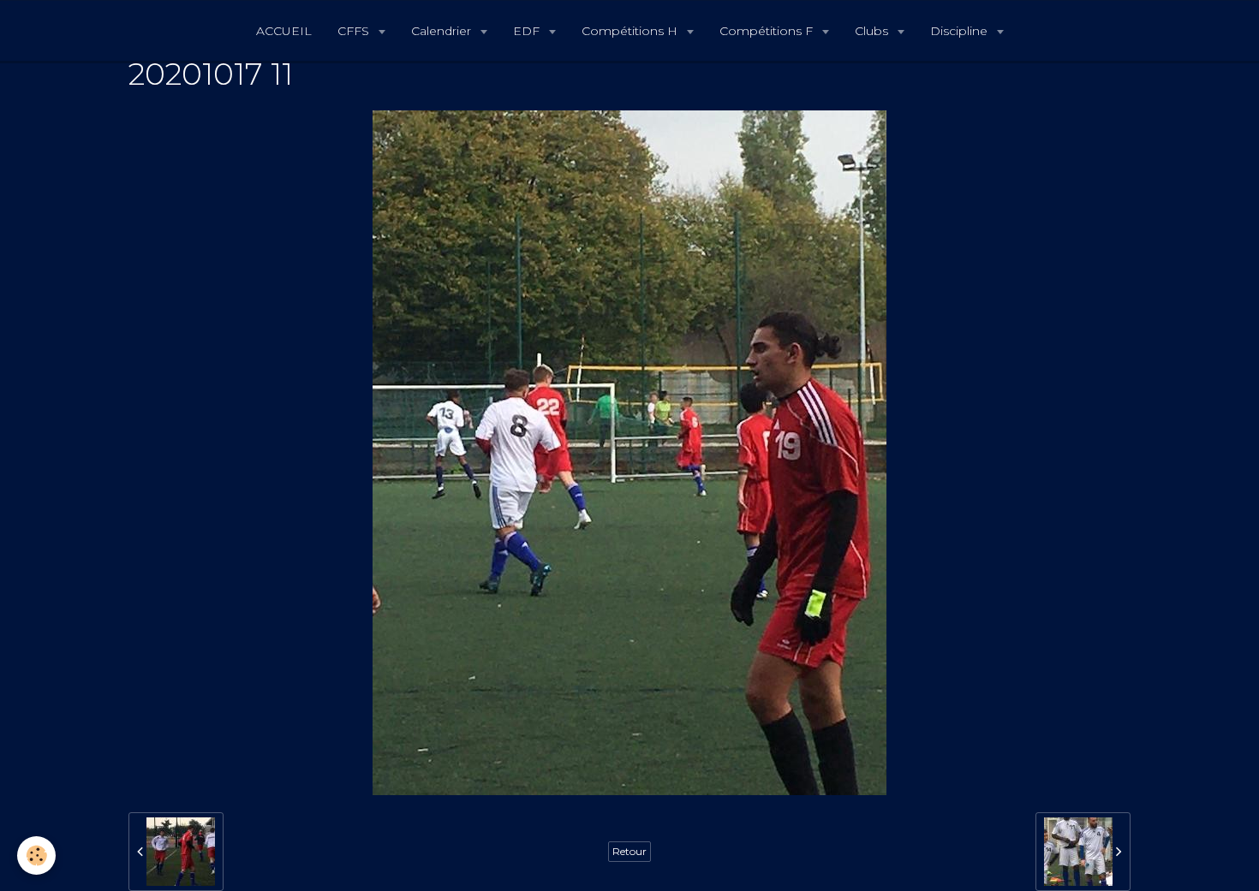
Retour (629, 851)
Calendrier (442, 31)
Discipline (960, 31)
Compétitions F (767, 31)
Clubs (873, 31)
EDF (528, 31)
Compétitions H (631, 31)
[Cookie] (36, 855)
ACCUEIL (284, 31)
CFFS (355, 31)
